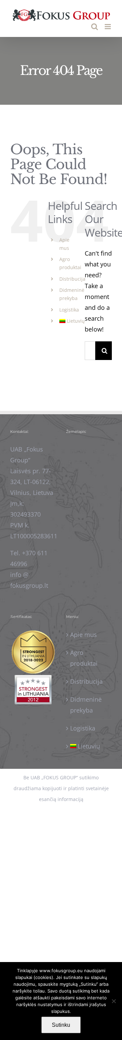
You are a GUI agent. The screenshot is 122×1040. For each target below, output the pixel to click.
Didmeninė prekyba (86, 704)
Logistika (69, 309)
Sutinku (61, 1025)
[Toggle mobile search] (94, 26)
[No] (113, 1001)
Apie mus (83, 635)
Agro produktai (84, 657)
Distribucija (72, 279)
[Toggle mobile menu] (108, 26)
